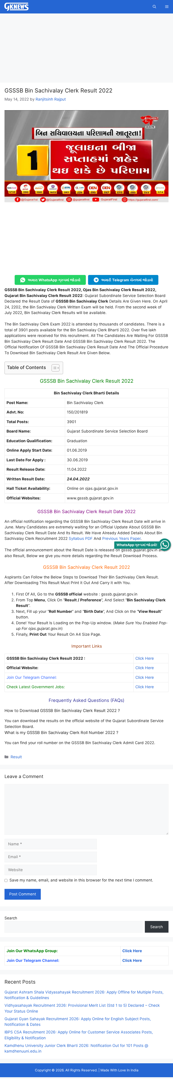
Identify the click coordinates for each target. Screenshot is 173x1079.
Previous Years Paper (121, 538)
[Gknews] (16, 6)
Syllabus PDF (81, 538)
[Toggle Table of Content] (53, 368)
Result (16, 757)
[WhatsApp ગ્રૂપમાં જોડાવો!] (164, 544)
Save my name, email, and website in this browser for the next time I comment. (81, 880)
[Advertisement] (86, 49)
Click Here (144, 658)
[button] (154, 6)
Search (11, 918)
